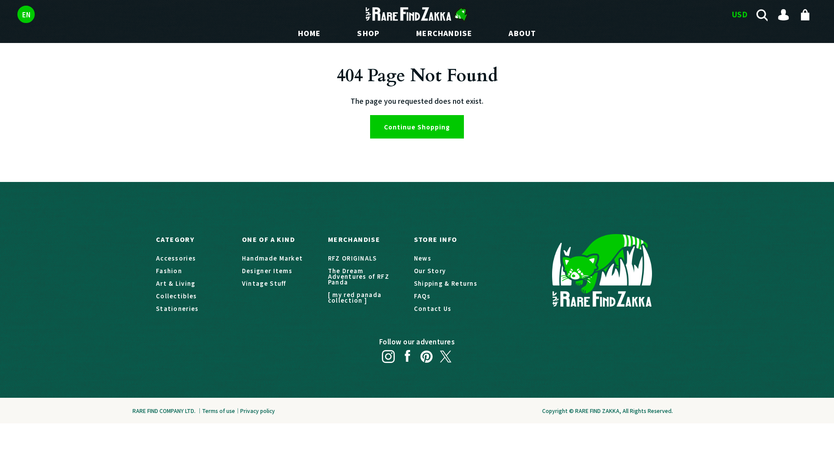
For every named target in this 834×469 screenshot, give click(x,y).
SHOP (368, 33)
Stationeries (177, 308)
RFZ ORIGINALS (352, 258)
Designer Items (267, 271)
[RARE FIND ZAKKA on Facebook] (407, 354)
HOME (309, 33)
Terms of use (218, 410)
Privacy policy (257, 410)
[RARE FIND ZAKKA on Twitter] (445, 354)
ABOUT (522, 33)
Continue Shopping (417, 126)
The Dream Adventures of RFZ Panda (358, 276)
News (422, 258)
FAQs (422, 296)
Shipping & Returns (445, 283)
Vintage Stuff (264, 283)
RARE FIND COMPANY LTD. (163, 410)
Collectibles (176, 296)
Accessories (176, 258)
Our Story (430, 271)
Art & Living (175, 283)
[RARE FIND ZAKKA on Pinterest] (426, 354)
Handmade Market (272, 258)
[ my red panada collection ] (355, 297)
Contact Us (433, 308)
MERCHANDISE (444, 33)
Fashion (169, 271)
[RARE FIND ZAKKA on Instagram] (388, 354)
